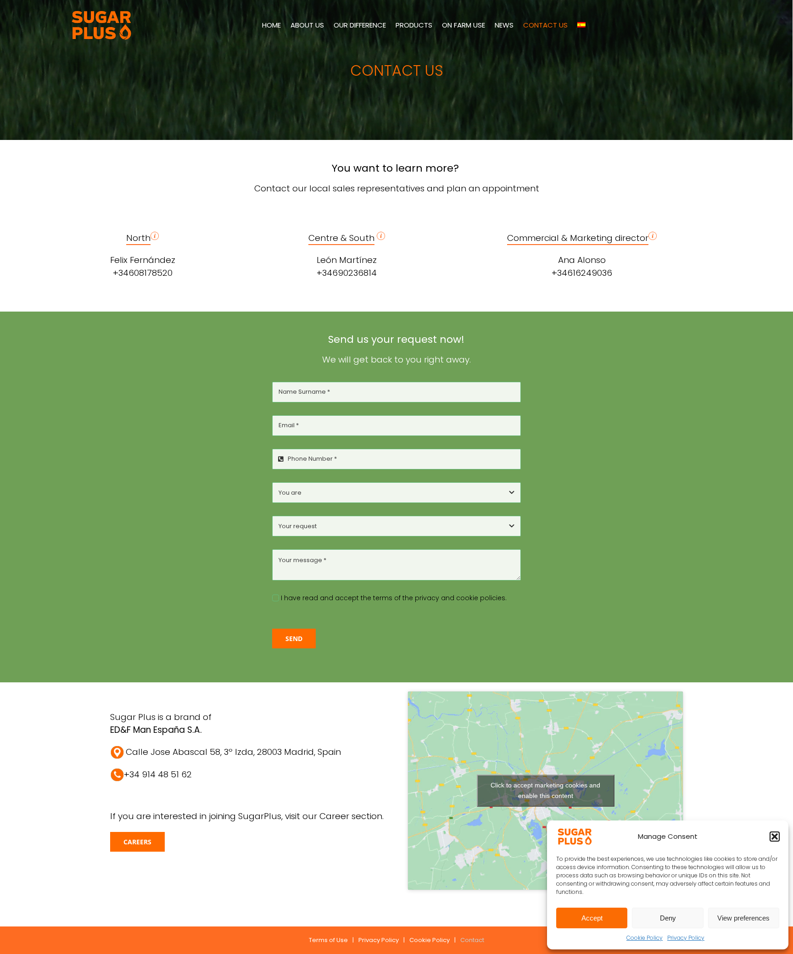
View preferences (743, 918)
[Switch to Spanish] (581, 25)
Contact (472, 940)
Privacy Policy (685, 938)
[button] (774, 836)
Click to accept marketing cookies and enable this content (545, 790)
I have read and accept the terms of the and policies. (394, 598)
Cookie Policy (644, 938)
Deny (668, 918)
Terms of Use (328, 940)
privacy (427, 598)
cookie (467, 598)
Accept (592, 918)
